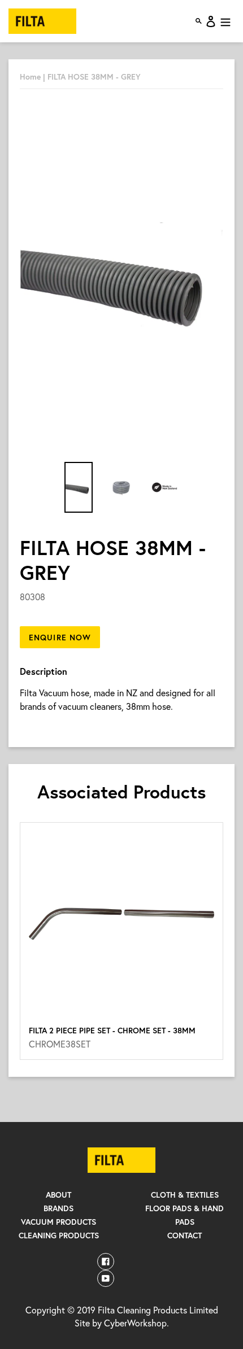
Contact (184, 1235)
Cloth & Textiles (185, 1194)
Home (30, 76)
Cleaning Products (59, 1235)
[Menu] (225, 21)
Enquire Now (60, 637)
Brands (58, 1208)
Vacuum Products (58, 1221)
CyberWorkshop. (136, 1323)
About (58, 1194)
